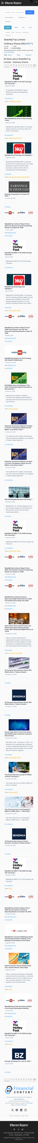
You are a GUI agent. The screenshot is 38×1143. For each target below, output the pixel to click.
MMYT (29, 43)
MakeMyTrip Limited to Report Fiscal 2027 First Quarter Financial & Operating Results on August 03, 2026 (18, 225)
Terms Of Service (22, 1105)
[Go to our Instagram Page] (22, 1130)
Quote (10, 55)
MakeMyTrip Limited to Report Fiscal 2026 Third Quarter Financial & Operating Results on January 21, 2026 (19, 570)
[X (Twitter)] (12, 1110)
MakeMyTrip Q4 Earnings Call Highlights (15, 288)
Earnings (18, 101)
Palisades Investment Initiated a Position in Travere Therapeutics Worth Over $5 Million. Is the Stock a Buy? (18, 428)
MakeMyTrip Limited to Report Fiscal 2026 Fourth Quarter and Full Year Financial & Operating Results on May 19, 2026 (18, 330)
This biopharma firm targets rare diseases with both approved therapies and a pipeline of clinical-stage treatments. (19, 438)
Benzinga (8, 206)
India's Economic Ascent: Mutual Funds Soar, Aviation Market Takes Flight (18, 966)
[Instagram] (25, 1110)
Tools (30, 27)
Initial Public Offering (25, 177)
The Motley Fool (10, 98)
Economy (13, 653)
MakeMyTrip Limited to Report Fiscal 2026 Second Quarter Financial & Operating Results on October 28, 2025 (18, 910)
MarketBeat (9, 174)
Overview (8, 32)
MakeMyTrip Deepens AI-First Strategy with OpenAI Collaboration (18, 359)
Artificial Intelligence (12, 101)
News (13, 32)
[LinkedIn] (21, 1110)
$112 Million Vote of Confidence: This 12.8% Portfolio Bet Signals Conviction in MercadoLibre (18, 387)
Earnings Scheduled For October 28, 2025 (17, 195)
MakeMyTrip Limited (12, 232)
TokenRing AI (9, 754)
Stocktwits (9, 516)
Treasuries (8, 35)
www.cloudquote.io (19, 1099)
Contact (23, 1137)
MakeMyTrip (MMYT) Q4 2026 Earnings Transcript (18, 253)
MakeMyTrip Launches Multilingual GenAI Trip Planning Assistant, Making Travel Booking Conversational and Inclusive (19, 938)
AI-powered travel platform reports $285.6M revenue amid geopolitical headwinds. (17, 92)
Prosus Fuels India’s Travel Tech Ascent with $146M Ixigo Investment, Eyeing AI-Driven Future (18, 734)
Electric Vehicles (19, 653)
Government (15, 138)
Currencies (18, 32)
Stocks (16, 27)
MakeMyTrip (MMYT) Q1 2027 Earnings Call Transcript (18, 82)
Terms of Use (30, 1137)
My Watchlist (22, 17)
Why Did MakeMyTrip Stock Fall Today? (19, 499)
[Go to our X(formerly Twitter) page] (18, 1130)
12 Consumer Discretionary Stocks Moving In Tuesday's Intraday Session (18, 842)
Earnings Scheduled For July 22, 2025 (18, 1061)
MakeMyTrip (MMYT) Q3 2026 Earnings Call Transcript (18, 534)
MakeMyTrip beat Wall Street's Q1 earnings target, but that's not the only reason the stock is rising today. (19, 129)
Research (28, 55)
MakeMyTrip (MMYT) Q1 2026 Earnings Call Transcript (18, 1034)
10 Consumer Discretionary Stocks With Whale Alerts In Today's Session (18, 671)
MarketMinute (9, 650)
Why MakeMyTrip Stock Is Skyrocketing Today (18, 119)
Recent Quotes (8, 17)
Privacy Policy (19, 1139)
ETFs (23, 27)
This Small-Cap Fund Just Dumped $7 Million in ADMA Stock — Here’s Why (18, 810)
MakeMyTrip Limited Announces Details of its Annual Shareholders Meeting (18, 1007)
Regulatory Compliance (13, 408)
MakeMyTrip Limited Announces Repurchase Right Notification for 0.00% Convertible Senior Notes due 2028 (18, 599)
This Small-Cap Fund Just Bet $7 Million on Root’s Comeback (18, 775)
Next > (34, 66)
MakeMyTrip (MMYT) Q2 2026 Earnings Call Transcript (18, 872)
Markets (8, 27)
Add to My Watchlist (9, 52)
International (25, 32)
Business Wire (9, 235)
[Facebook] (17, 1110)
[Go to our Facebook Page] (14, 1130)
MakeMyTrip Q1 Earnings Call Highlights (19, 155)
